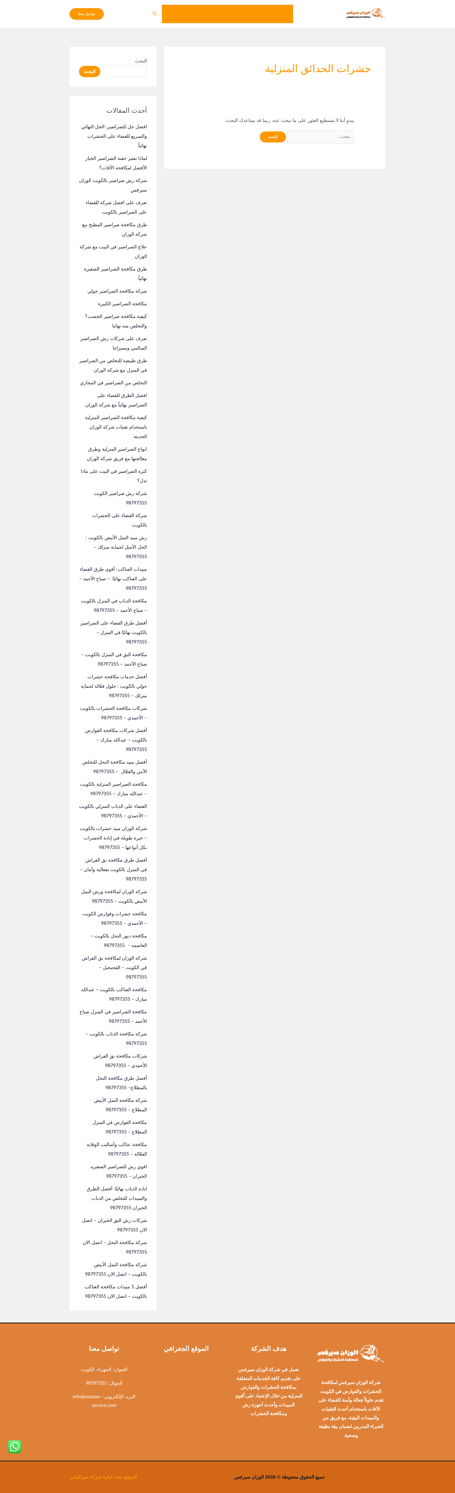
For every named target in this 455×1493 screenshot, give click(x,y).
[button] (243, 14)
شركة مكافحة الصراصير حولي (117, 291)
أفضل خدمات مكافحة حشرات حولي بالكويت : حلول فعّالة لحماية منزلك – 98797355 (114, 686)
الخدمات (254, 14)
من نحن (223, 14)
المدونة (199, 14)
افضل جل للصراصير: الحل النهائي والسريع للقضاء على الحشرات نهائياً (114, 136)
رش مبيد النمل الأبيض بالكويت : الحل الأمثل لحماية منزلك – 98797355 (116, 547)
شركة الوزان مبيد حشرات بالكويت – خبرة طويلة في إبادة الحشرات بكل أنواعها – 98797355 (113, 838)
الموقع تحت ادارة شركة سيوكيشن (103, 1477)
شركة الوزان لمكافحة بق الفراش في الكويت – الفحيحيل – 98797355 (114, 968)
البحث (141, 61)
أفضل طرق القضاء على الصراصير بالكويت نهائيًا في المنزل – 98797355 (113, 633)
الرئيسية (280, 14)
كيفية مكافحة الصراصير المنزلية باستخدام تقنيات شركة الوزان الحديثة (116, 427)
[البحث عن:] (320, 136)
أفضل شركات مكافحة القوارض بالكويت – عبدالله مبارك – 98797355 (116, 740)
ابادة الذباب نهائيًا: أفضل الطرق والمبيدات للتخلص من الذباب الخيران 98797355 (117, 1198)
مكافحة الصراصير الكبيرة (122, 304)
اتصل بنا (174, 14)
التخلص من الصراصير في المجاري (113, 383)
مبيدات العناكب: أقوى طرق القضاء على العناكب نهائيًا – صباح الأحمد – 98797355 (113, 579)
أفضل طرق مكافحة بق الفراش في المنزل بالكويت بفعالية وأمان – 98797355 (113, 870)
